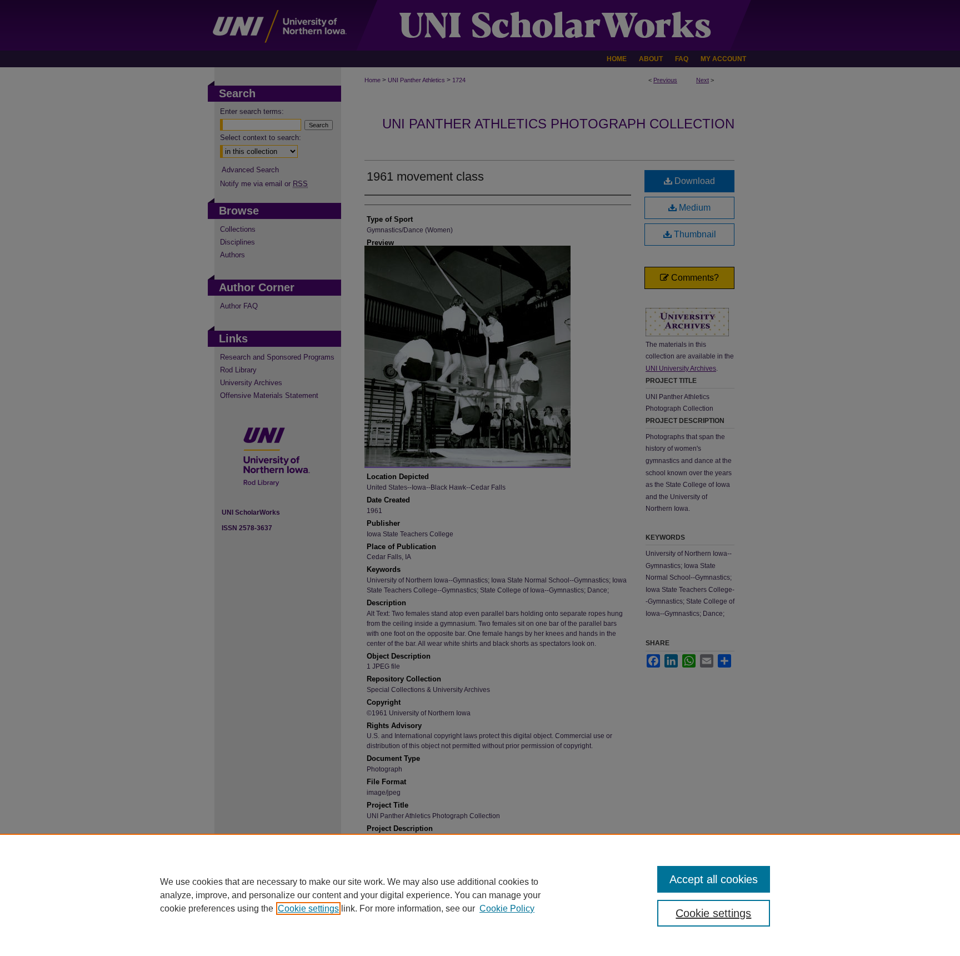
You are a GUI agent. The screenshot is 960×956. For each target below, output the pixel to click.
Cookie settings (308, 908)
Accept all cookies (713, 879)
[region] (480, 895)
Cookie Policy (506, 908)
